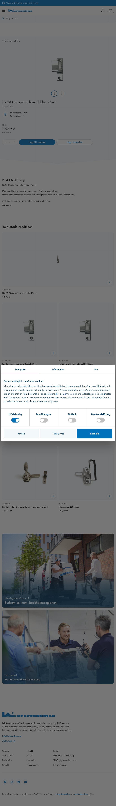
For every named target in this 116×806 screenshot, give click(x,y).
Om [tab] (96, 369)
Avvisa (21, 433)
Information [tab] (58, 369)
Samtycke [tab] (20, 369)
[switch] (44, 420)
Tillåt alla (94, 433)
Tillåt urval (58, 433)
